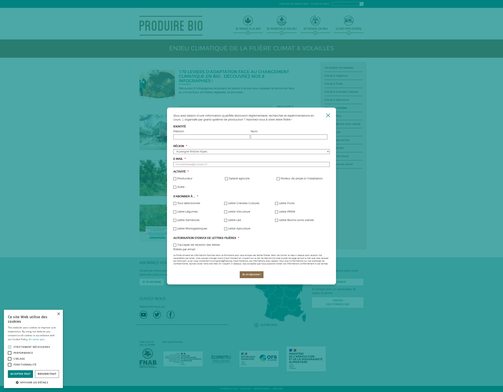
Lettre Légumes (187, 211)
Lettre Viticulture (239, 211)
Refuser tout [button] (47, 374)
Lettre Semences (188, 220)
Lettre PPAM (287, 211)
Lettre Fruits (287, 203)
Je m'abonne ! (251, 274)
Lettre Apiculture (239, 228)
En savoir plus (37, 339)
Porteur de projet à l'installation (302, 178)
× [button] (58, 314)
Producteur (184, 178)
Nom (254, 131)
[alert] (33, 349)
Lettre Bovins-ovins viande (296, 220)
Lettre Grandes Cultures (243, 203)
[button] (33, 382)
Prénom (178, 131)
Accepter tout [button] (20, 374)
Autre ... (182, 187)
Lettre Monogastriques (192, 228)
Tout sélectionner (188, 203)
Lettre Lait (234, 220)
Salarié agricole (239, 178)
